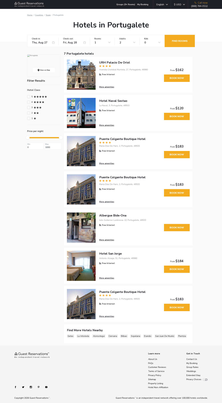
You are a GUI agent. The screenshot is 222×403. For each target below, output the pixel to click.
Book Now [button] (177, 78)
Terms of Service (156, 371)
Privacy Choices (193, 379)
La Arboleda (83, 336)
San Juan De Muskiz (164, 336)
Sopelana (135, 336)
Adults (122, 39)
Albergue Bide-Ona (112, 215)
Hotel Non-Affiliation (158, 387)
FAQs (150, 363)
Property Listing (155, 383)
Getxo (70, 336)
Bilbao (124, 336)
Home (29, 15)
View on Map (44, 70)
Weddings (191, 371)
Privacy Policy (154, 375)
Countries (39, 15)
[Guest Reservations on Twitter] (23, 387)
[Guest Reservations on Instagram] (31, 387)
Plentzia (182, 336)
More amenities (106, 87)
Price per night (35, 131)
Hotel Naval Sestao (113, 101)
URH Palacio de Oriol (114, 62)
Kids (146, 39)
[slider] (28, 138)
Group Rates (192, 367)
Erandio (147, 336)
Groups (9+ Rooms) (125, 4)
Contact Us (191, 359)
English (160, 4)
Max (47, 144)
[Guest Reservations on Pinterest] (39, 387)
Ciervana (113, 336)
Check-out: (68, 39)
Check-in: (36, 39)
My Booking (142, 4)
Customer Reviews (157, 367)
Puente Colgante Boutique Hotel (122, 139)
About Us (152, 359)
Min (28, 144)
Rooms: (97, 39)
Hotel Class (33, 90)
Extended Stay (193, 375)
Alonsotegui (99, 336)
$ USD (177, 4)
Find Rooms (180, 41)
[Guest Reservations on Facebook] (17, 387)
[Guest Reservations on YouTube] (45, 387)
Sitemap (152, 379)
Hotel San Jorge (110, 254)
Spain (48, 15)
